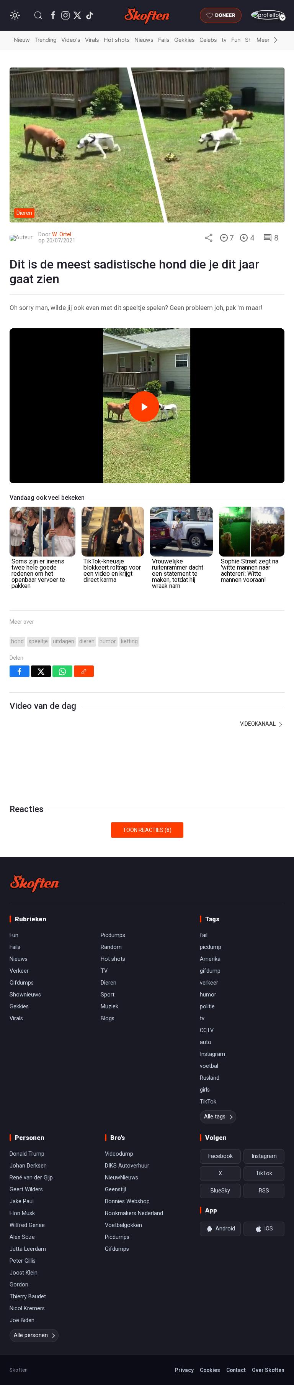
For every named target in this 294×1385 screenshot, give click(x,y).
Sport (107, 994)
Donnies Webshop (127, 1201)
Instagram (212, 1054)
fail (203, 935)
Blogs (107, 1018)
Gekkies (184, 39)
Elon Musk (22, 1213)
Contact (236, 1370)
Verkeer (19, 971)
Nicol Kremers (27, 1308)
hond (17, 641)
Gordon (19, 1284)
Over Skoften (268, 1370)
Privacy (184, 1370)
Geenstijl (115, 1189)
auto (205, 1042)
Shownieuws (25, 994)
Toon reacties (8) (147, 830)
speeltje (38, 641)
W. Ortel (61, 234)
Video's (70, 39)
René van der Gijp (31, 1177)
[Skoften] (34, 883)
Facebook (220, 1156)
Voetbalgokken (123, 1225)
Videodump (119, 1154)
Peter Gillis (23, 1261)
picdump (210, 947)
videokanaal (258, 724)
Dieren (108, 983)
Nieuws (144, 39)
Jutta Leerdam (28, 1249)
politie (207, 1006)
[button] (38, 15)
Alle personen (31, 1335)
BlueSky (220, 1190)
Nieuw (22, 39)
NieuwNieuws (121, 1177)
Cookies (210, 1370)
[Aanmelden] (268, 14)
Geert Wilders (26, 1189)
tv (224, 39)
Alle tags (214, 1116)
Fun (235, 39)
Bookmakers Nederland (134, 1213)
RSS (264, 1190)
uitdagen (63, 641)
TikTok (208, 1101)
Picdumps (113, 935)
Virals (92, 39)
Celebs (208, 39)
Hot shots (117, 39)
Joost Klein (24, 1273)
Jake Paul (22, 1201)
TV (104, 971)
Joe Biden (22, 1320)
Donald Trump (27, 1154)
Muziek (109, 1006)
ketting (129, 641)
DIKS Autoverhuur (127, 1166)
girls (205, 1090)
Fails (164, 39)
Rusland (209, 1078)
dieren (87, 641)
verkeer (209, 983)
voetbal (209, 1066)
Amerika (210, 959)
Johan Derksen (28, 1166)
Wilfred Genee (27, 1225)
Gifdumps (22, 983)
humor (108, 641)
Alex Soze (22, 1237)
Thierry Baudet (28, 1296)
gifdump (210, 971)
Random (111, 947)
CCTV (207, 1030)
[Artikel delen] (209, 237)
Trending (45, 39)
